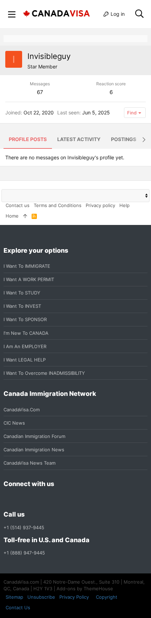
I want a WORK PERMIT (29, 279)
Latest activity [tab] (78, 139)
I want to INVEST (22, 306)
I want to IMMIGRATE (27, 266)
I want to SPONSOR (25, 319)
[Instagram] (20, 499)
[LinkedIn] (33, 499)
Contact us (17, 205)
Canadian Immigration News (34, 449)
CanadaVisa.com (22, 409)
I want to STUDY (22, 292)
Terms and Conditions (57, 205)
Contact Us (18, 607)
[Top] (25, 216)
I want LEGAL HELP (25, 360)
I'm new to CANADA (26, 333)
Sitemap (14, 597)
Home (12, 216)
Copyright (106, 597)
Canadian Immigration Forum (34, 436)
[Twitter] (45, 499)
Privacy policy (100, 205)
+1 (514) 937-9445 (24, 527)
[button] (12, 14)
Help (124, 205)
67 (40, 92)
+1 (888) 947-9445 (24, 553)
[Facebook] (8, 499)
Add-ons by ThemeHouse (85, 588)
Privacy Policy (74, 597)
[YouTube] (58, 499)
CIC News (14, 423)
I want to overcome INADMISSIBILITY (44, 373)
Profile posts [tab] (28, 139)
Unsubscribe (41, 597)
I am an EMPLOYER (25, 346)
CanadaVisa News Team (29, 463)
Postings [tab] (123, 139)
